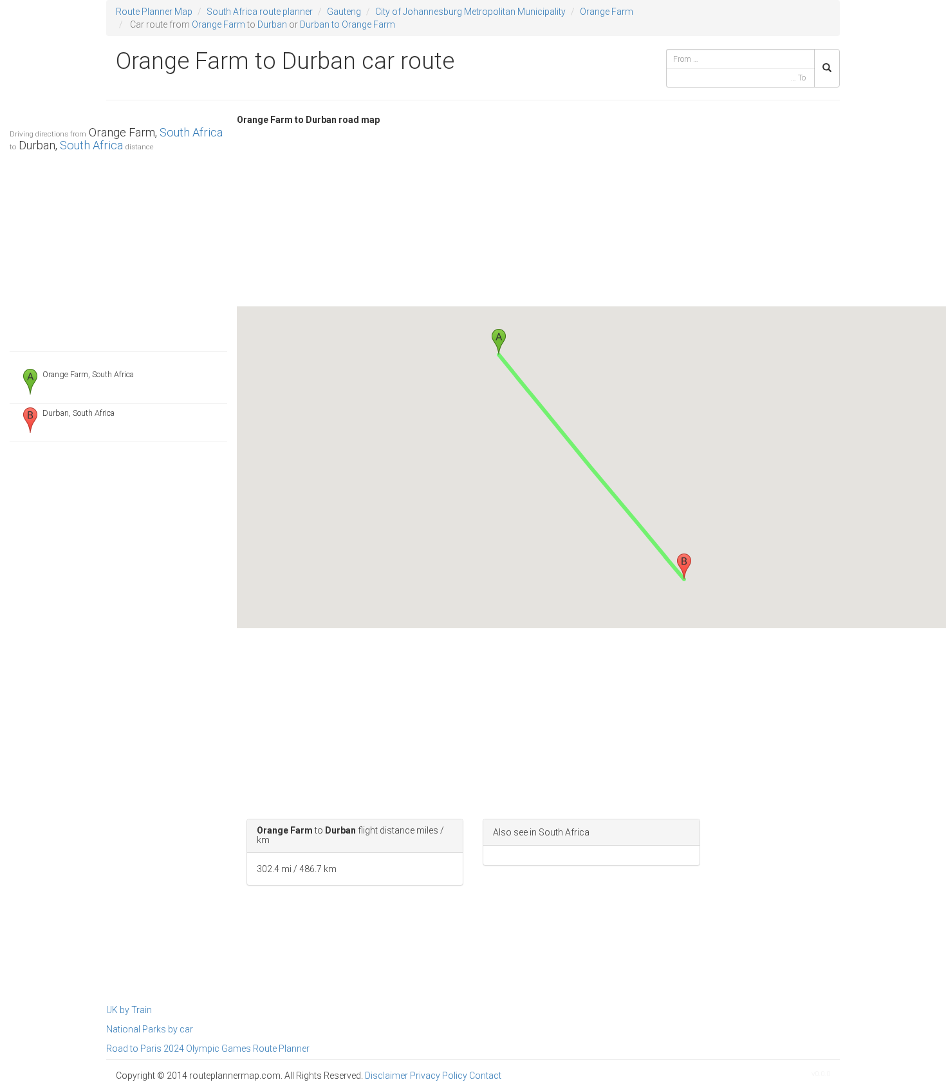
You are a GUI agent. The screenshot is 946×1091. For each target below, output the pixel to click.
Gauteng (344, 11)
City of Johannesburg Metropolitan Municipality (470, 11)
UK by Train (129, 1010)
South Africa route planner (260, 11)
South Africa (191, 132)
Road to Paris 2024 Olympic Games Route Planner (208, 1048)
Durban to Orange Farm (347, 24)
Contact (485, 1075)
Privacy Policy (438, 1075)
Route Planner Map (154, 11)
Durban (272, 24)
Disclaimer (386, 1075)
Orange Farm (606, 11)
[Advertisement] (118, 248)
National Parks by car (149, 1029)
